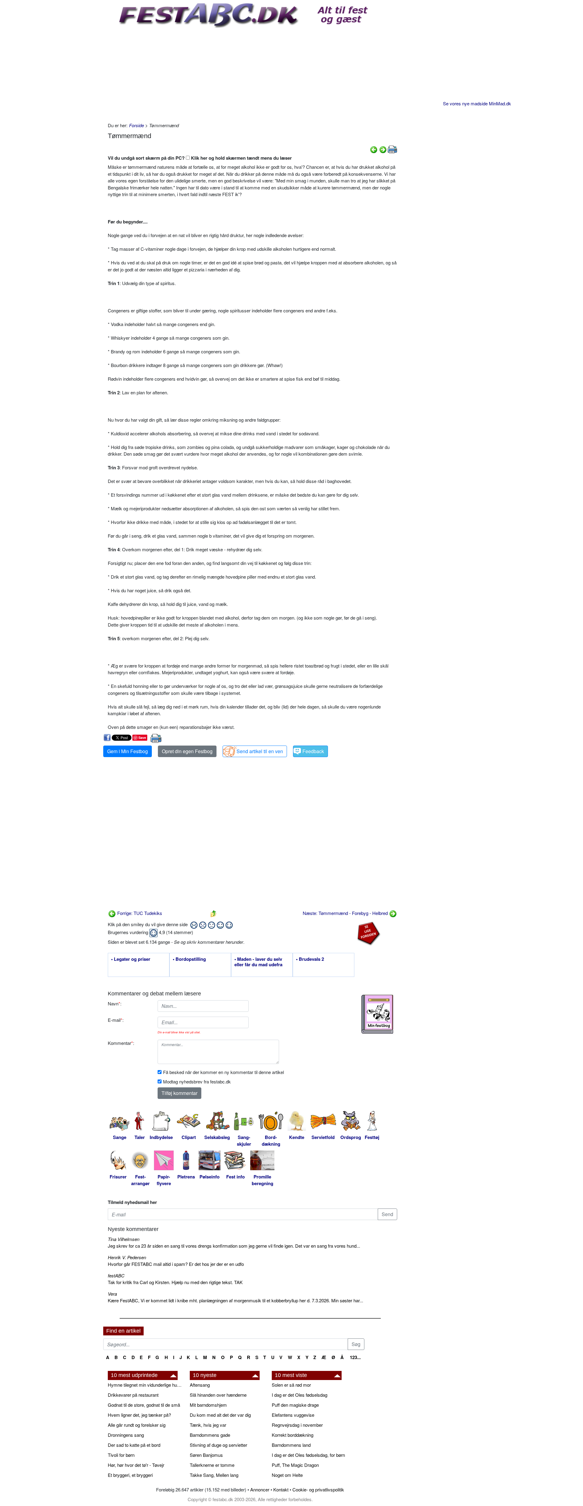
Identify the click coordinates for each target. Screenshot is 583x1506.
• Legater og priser (130, 959)
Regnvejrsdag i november (297, 1425)
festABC (116, 1275)
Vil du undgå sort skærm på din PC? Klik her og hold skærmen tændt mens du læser (200, 158)
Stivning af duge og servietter (218, 1445)
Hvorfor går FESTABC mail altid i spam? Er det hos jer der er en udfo (176, 1264)
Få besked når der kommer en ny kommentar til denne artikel (223, 1072)
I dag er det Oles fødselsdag (299, 1395)
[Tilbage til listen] (213, 913)
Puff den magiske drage (295, 1405)
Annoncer (259, 1489)
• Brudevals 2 (310, 959)
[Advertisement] (252, 73)
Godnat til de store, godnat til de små (144, 1405)
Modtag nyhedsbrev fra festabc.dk (197, 1081)
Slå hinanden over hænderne (218, 1395)
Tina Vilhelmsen (123, 1239)
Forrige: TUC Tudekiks (139, 913)
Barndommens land (291, 1445)
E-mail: (116, 1020)
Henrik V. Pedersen (127, 1257)
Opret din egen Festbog (187, 751)
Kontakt (280, 1489)
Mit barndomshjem (208, 1405)
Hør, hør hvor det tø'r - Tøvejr (136, 1465)
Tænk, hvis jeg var (208, 1425)
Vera (112, 1293)
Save (142, 737)
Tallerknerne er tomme (212, 1465)
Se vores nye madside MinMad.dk (477, 103)
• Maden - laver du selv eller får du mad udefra (258, 962)
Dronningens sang (126, 1435)
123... (355, 1357)
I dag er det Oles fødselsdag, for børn (308, 1455)
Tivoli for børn (121, 1455)
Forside (136, 125)
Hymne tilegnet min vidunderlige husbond (146, 1385)
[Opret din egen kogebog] (377, 1014)
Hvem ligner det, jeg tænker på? (139, 1415)
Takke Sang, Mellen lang (214, 1475)
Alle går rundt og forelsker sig (136, 1425)
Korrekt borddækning (292, 1435)
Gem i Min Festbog (127, 751)
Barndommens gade (210, 1435)
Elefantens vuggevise (293, 1415)
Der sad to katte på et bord (134, 1445)
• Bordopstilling (189, 959)
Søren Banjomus (206, 1455)
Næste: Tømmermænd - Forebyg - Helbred (346, 913)
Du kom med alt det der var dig (220, 1415)
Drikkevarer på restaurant (133, 1395)
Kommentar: (121, 1043)
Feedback (313, 751)
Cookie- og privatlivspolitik (318, 1489)
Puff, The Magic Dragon (295, 1465)
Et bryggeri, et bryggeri (130, 1475)
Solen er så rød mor (291, 1385)
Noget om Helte (287, 1475)
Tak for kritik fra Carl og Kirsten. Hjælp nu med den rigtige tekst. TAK (175, 1282)
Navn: (114, 1003)
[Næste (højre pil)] (382, 149)
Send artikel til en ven (260, 751)
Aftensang (200, 1385)
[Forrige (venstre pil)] (373, 149)
